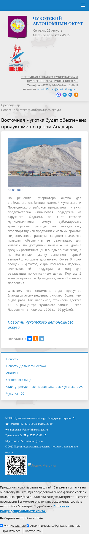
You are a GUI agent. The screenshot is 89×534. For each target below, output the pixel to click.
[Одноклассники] (35, 338)
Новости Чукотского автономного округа (31, 110)
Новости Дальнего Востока (26, 366)
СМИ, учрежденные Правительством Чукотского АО (45, 387)
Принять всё (11, 531)
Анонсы (12, 373)
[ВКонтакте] (29, 338)
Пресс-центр (10, 105)
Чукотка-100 (15, 393)
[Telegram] (41, 338)
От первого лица (18, 380)
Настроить (33, 531)
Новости (12, 359)
